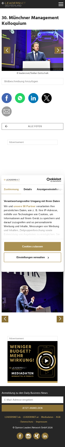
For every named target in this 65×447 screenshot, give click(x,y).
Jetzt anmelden (32, 408)
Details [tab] (28, 189)
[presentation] (5, 319)
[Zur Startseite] (14, 4)
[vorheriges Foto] (17, 50)
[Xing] (36, 436)
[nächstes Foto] (47, 50)
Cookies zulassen (32, 246)
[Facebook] (20, 436)
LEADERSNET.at (31, 417)
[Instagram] (28, 436)
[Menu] (61, 4)
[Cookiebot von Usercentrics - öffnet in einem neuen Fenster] (46, 180)
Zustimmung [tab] (11, 189)
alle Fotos (35, 126)
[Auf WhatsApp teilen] (20, 98)
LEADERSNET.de (13, 417)
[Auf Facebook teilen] (7, 98)
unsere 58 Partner (25, 206)
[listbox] (32, 292)
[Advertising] (33, 362)
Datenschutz (26, 422)
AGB (58, 417)
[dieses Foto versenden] (7, 111)
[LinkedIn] (45, 436)
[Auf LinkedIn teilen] (33, 98)
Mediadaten (47, 417)
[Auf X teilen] (47, 98)
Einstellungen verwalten (30, 257)
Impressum (41, 422)
